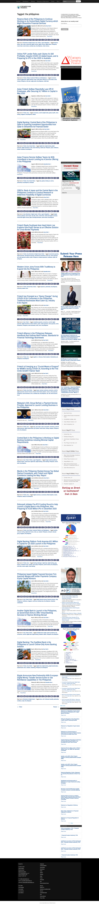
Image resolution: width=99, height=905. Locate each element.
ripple (54, 257)
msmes (48, 392)
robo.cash (28, 81)
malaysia (51, 428)
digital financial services (42, 599)
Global (28, 78)
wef (49, 393)
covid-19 (19, 79)
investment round (24, 564)
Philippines (54, 44)
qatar (52, 147)
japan (31, 217)
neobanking (33, 667)
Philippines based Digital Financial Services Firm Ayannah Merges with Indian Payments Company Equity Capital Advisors (37, 576)
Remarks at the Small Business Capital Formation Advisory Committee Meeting (70, 789)
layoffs (53, 112)
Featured (18, 1)
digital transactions (26, 147)
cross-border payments (53, 254)
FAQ (41, 894)
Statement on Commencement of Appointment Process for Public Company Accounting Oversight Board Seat (71, 733)
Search (78, 1)
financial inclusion (28, 392)
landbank (41, 634)
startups (24, 496)
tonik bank (19, 566)
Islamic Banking (36, 147)
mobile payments (44, 323)
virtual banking (32, 566)
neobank (40, 532)
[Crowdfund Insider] (24, 9)
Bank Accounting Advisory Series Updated (71, 694)
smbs (37, 325)
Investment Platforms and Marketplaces (38, 78)
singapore (23, 114)
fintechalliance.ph (54, 357)
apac (34, 426)
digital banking (30, 79)
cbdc (22, 44)
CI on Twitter (21, 885)
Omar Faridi (48, 26)
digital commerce (37, 494)
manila (55, 494)
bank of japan (28, 215)
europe (34, 79)
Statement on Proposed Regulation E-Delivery (70, 818)
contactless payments (37, 322)
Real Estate (42, 879)
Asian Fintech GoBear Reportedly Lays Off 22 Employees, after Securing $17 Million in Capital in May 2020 (37, 91)
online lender (51, 79)
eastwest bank (20, 667)
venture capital (25, 566)
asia (40, 181)
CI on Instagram (21, 890)
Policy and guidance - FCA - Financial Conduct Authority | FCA (70, 828)
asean (38, 390)
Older (19, 707)
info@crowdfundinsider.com (24, 878)
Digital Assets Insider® (22, 871)
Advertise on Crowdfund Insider (45, 889)
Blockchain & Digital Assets (43, 1)
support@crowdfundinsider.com (26, 880)
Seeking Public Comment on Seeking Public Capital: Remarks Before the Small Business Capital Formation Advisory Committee (70, 797)
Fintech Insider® (21, 868)
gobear (50, 112)
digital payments (20, 255)
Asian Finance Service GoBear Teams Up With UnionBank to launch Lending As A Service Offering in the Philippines (37, 159)
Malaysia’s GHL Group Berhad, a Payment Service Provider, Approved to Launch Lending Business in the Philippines (37, 405)
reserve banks (26, 46)
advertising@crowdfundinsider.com (28, 882)
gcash (39, 323)
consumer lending (21, 532)
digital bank (23, 79)
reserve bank (19, 46)
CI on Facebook (21, 887)
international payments (29, 255)
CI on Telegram (21, 892)
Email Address (64, 23)
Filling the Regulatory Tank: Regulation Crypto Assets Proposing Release (70, 719)
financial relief (36, 392)
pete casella (35, 564)
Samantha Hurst (47, 164)
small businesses (31, 325)
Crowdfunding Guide (43, 892)
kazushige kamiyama (36, 217)
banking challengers (37, 563)
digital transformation (29, 428)
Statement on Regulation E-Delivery (69, 805)
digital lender (45, 112)
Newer (56, 707)
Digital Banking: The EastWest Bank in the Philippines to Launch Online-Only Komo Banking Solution (37, 644)
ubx (47, 393)
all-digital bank (40, 632)
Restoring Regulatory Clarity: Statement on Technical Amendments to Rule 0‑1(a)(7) (70, 774)
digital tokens (48, 44)
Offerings (33, 1)
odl (43, 699)
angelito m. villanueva (38, 357)
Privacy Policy (42, 897)
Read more (63, 715)
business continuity (44, 390)
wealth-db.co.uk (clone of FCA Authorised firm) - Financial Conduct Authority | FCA (71, 841)
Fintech (52, 1)
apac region (38, 426)
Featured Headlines (43, 865)
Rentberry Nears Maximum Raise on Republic (71, 613)
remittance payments (42, 257)
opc (18, 257)
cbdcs (24, 44)
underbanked (20, 602)
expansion (43, 286)
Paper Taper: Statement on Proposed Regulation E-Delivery (69, 811)
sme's (40, 325)
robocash (50, 532)
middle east (42, 147)
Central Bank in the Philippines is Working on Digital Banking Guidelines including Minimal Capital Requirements (38, 440)
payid (31, 257)
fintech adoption (33, 323)
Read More (49, 36)
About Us (41, 890)
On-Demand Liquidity (48, 699)
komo (25, 667)
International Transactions (40, 255)
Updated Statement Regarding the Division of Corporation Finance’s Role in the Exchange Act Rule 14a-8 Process (71, 741)
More (58, 1)
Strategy (41, 872)
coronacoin (53, 78)
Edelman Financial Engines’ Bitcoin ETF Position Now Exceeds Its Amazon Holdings (71, 603)
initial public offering (41, 79)
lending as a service (49, 181)
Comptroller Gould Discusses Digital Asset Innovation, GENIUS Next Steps (71, 682)
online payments (54, 255)
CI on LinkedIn (21, 889)
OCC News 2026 (68, 678)
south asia (35, 601)
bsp (56, 632)
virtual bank (46, 81)
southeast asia (32, 46)
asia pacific (46, 426)
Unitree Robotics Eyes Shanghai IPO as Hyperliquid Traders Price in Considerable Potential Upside (71, 619)
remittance (19, 700)
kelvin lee (48, 255)
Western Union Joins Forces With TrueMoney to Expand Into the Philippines (36, 267)
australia (55, 530)
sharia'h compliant (21, 149)
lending (47, 428)
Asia (36, 42)
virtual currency (46, 46)
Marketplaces (25, 1)
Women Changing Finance (44, 883)
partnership (19, 182)
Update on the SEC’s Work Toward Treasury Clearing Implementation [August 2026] (71, 757)
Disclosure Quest (21, 869)
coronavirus (35, 112)
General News (32, 146)
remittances (55, 147)
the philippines (39, 46)
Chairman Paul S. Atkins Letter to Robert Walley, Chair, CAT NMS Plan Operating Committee (70, 749)
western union (25, 288)
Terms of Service (43, 896)
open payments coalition (24, 257)
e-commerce (43, 494)
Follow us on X (71, 670)
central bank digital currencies (51, 215)
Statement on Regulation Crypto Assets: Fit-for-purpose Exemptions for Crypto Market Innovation (70, 712)
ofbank (44, 634)
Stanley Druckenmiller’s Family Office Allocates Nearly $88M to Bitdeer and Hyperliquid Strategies (70, 597)
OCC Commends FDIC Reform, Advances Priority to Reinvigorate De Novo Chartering (71, 700)
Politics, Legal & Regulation (43, 42)
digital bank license (29, 532)
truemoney (19, 288)
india (35, 532)
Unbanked (53, 601)
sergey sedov (33, 81)
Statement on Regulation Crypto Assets (70, 726)
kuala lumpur (42, 428)
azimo (40, 699)
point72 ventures (47, 564)
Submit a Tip (42, 887)
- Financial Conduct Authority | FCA (69, 835)
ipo (47, 79)
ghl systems (36, 428)
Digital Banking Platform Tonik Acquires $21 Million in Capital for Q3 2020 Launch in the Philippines (37, 542)
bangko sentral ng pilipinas (51, 460)
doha (31, 147)
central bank (41, 215)
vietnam (34, 114)
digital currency (42, 44)
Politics (41, 870)
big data (33, 215)
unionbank (31, 182)
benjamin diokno (20, 461)
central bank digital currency (32, 44)
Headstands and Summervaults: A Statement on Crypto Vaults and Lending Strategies (70, 782)
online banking (46, 461)
